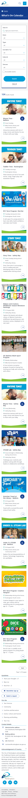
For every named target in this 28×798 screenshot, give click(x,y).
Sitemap (15, 791)
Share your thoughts (10, 678)
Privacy (10, 792)
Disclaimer (12, 789)
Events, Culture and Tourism (12, 714)
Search (5, 27)
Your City (6, 721)
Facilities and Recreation (11, 710)
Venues (5, 64)
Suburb (5, 57)
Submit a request (11, 696)
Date (4, 35)
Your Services (8, 703)
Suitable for (7, 50)
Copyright (4, 791)
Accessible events (10, 72)
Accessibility (5, 789)
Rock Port (7, 686)
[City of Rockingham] (5, 3)
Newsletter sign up (12, 691)
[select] (13, 38)
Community (7, 707)
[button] (14, 79)
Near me (6, 682)
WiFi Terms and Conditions (9, 793)
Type (4, 42)
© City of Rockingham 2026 (9, 795)
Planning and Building (10, 717)
